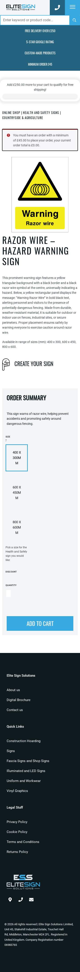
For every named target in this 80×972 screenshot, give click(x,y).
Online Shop (11, 112)
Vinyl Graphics (17, 791)
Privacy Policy (17, 822)
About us (13, 690)
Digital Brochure (18, 700)
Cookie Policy (17, 832)
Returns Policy (17, 852)
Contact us (15, 710)
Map (10, 898)
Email (31, 898)
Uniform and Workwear (24, 781)
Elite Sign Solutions (20, 7)
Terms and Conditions (23, 842)
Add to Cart (40, 623)
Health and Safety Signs (41, 112)
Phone (20, 898)
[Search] (74, 20)
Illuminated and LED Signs (26, 771)
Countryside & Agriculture (22, 117)
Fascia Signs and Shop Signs (28, 761)
